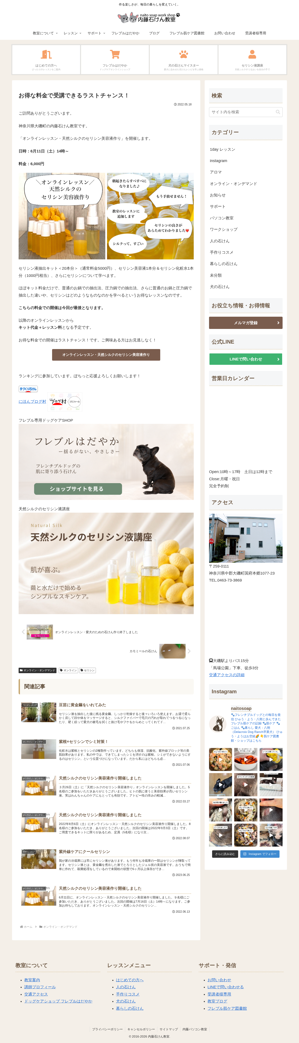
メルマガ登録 (246, 323)
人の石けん (126, 987)
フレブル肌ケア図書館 (227, 1008)
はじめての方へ (130, 980)
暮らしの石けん (130, 1008)
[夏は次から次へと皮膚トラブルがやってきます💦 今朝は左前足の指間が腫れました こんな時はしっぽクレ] (220, 809)
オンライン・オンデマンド (39, 670)
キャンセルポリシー (141, 1029)
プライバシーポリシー (107, 1029)
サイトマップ (169, 1029)
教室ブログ (217, 1001)
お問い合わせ (219, 980)
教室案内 (32, 980)
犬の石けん (126, 1001)
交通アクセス (36, 994)
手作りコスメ (128, 994)
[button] (278, 112)
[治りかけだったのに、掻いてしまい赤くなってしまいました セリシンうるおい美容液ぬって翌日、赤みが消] (271, 809)
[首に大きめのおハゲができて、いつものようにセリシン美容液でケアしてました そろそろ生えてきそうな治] (220, 835)
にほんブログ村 (32, 401)
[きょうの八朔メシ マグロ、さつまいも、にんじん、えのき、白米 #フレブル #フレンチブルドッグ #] (245, 835)
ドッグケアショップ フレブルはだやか (58, 1001)
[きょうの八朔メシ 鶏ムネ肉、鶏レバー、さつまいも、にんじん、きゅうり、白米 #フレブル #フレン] (245, 809)
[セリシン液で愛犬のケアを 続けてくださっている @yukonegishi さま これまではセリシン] (271, 759)
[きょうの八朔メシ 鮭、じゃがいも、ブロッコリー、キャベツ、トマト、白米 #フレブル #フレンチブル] (220, 759)
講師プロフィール (40, 987)
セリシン (89, 670)
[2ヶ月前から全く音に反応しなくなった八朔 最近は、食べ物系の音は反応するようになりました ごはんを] (271, 784)
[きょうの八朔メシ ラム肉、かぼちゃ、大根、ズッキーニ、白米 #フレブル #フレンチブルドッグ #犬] (220, 784)
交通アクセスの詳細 (226, 675)
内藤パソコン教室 (195, 1029)
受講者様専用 (219, 994)
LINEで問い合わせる (226, 987)
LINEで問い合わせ (246, 359)
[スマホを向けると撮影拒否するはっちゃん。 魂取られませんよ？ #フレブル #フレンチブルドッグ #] (271, 835)
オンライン (70, 670)
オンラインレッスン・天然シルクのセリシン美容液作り (106, 354)
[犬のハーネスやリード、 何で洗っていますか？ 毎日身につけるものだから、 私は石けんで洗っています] (245, 759)
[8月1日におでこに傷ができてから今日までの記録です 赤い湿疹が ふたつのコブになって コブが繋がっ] (245, 784)
